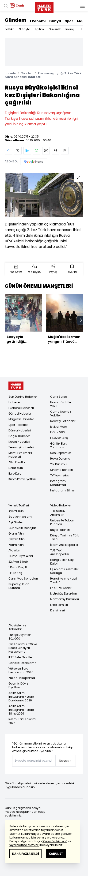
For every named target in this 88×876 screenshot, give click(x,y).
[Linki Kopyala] (65, 150)
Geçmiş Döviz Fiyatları (18, 685)
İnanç (69, 29)
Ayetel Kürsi (16, 511)
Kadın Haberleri (19, 442)
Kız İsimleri (57, 610)
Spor (69, 21)
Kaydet (65, 760)
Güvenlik (55, 29)
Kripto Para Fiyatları (22, 479)
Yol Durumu (58, 464)
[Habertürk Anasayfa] (44, 6)
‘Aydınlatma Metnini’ (24, 845)
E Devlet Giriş (59, 438)
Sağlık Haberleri (19, 436)
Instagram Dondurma (58, 483)
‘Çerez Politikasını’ (54, 841)
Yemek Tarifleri (18, 505)
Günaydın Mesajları (22, 528)
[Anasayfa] (15, 386)
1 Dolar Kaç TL (17, 567)
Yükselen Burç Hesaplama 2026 (20, 670)
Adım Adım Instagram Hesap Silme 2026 (21, 709)
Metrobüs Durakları (63, 593)
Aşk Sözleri (15, 522)
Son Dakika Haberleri (23, 397)
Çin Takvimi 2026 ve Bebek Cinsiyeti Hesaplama (22, 648)
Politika (10, 29)
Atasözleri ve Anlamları (17, 627)
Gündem (15, 20)
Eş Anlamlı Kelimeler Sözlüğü (64, 571)
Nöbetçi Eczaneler (62, 421)
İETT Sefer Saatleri (20, 657)
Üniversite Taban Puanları (62, 522)
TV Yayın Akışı (59, 475)
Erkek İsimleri (59, 605)
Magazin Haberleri (21, 419)
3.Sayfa (24, 29)
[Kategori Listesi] (82, 5)
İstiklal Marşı (59, 427)
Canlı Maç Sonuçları (23, 578)
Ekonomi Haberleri (21, 408)
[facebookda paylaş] (8, 150)
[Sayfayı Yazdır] (55, 150)
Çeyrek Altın (16, 539)
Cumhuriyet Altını (20, 556)
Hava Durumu (60, 458)
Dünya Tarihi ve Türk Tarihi (64, 537)
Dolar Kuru (15, 468)
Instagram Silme (62, 490)
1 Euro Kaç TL (17, 573)
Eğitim (39, 29)
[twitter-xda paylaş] (18, 150)
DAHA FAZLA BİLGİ (25, 854)
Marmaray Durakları (64, 599)
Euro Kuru (15, 473)
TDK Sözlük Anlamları (57, 513)
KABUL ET (56, 854)
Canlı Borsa (58, 397)
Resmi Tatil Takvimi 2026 (22, 721)
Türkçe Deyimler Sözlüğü (19, 636)
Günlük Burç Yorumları (59, 445)
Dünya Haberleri (19, 430)
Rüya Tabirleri (60, 530)
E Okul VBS (57, 432)
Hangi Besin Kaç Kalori (62, 561)
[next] (81, 320)
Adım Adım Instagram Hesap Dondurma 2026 (21, 696)
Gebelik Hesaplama (22, 663)
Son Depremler (60, 453)
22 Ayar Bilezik (18, 562)
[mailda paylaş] (46, 150)
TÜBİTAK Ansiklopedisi (59, 552)
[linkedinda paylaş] (27, 150)
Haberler (10, 73)
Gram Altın (16, 533)
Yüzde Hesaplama (21, 678)
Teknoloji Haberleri (21, 447)
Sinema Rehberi (61, 470)
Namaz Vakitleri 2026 (61, 404)
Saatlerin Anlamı (20, 517)
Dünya (55, 21)
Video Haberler (60, 505)
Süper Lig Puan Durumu (18, 586)
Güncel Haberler (19, 414)
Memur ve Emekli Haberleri (20, 455)
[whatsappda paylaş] (36, 150)
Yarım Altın (16, 545)
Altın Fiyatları (17, 462)
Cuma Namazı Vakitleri (61, 413)
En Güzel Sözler (60, 588)
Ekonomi (38, 21)
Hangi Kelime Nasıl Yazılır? (63, 580)
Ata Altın (14, 550)
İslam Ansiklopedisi (64, 545)
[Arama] (5, 5)
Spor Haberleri (18, 425)
